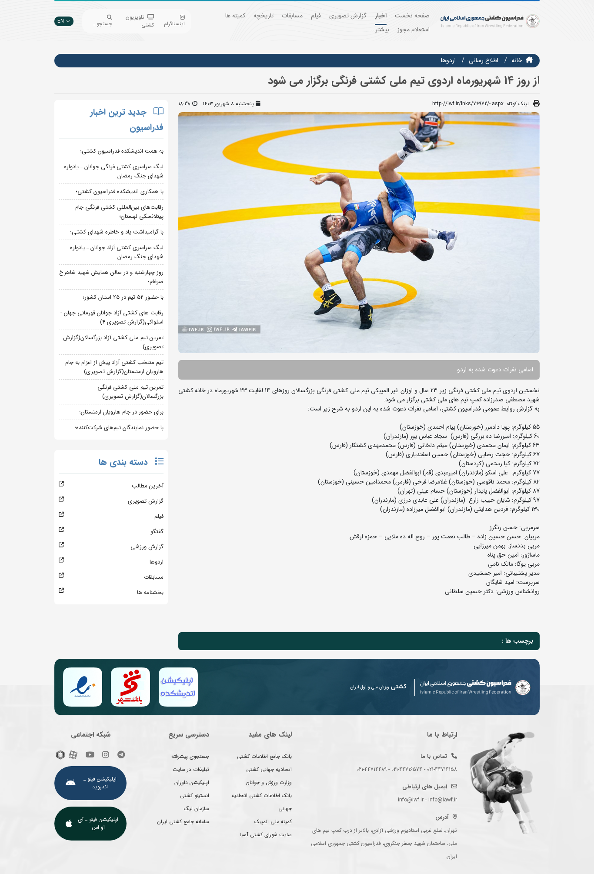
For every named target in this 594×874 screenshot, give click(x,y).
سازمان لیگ (196, 808)
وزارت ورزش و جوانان (269, 782)
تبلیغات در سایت (191, 769)
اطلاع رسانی (483, 60)
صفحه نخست (412, 15)
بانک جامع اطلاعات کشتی (264, 756)
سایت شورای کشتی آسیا (266, 835)
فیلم (316, 15)
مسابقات (292, 15)
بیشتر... (379, 29)
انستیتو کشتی (194, 795)
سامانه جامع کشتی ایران (183, 821)
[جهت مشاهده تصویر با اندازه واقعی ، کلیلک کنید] (359, 232)
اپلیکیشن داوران (191, 782)
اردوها (448, 60)
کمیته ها (235, 15)
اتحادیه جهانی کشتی (269, 769)
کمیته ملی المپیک (273, 821)
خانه (516, 60)
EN (60, 21)
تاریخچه (264, 15)
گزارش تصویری (348, 15)
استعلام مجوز (413, 29)
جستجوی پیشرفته (190, 756)
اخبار (381, 15)
